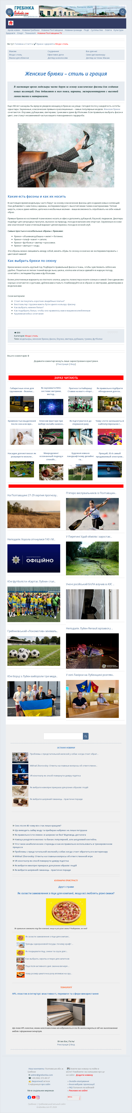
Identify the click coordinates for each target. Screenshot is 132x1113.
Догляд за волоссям (58, 57)
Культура (118, 30)
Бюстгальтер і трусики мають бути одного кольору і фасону (44, 304)
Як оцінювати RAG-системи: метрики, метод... (51, 391)
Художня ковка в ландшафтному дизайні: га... (80, 456)
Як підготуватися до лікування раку (80, 422)
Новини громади (73, 30)
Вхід (73, 364)
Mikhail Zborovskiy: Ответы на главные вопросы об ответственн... (63, 765)
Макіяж (12, 51)
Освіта (108, 30)
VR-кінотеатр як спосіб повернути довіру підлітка (55, 775)
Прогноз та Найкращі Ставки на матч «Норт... (80, 390)
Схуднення (53, 51)
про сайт (45, 1084)
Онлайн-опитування (79, 1081)
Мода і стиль (15, 54)
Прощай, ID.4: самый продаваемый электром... (110, 455)
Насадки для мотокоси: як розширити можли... (22, 455)
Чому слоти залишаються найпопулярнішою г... (110, 422)
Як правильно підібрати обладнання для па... (110, 390)
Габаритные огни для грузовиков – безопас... (22, 390)
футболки (97, 338)
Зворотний (37, 1081)
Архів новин (14, 30)
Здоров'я (10, 33)
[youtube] (34, 1098)
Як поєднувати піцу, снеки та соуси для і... (46, 951)
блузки (60, 338)
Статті (28, 43)
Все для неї (91, 51)
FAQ (70, 1087)
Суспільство (97, 30)
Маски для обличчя (19, 57)
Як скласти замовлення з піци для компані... (47, 936)
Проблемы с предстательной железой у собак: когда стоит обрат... (64, 753)
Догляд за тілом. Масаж (98, 57)
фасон (52, 338)
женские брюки (40, 338)
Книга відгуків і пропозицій (81, 1084)
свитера (69, 338)
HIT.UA (70, 1097)
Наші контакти (36, 1068)
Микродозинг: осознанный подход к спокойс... (51, 456)
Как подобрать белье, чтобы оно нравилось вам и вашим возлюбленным (52, 310)
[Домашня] (9, 24)
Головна (19, 43)
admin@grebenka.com (42, 1074)
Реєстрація (62, 364)
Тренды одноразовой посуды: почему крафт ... (49, 943)
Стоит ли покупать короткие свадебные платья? (39, 301)
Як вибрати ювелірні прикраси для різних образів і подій (59, 787)
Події (86, 30)
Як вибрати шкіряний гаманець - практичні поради (56, 799)
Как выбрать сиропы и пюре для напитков (47, 958)
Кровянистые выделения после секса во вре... (22, 422)
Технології (30, 33)
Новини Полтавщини (52, 30)
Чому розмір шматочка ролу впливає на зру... (48, 973)
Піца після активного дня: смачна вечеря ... (47, 966)
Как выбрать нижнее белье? (29, 307)
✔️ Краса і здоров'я (43, 43)
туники (88, 338)
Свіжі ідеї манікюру (95, 54)
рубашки (78, 338)
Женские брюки (112, 109)
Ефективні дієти (56, 54)
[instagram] (38, 1098)
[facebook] (30, 1098)
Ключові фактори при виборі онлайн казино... (51, 422)
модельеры (26, 338)
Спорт (20, 33)
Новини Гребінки (30, 30)
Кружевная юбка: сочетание (29, 313)
